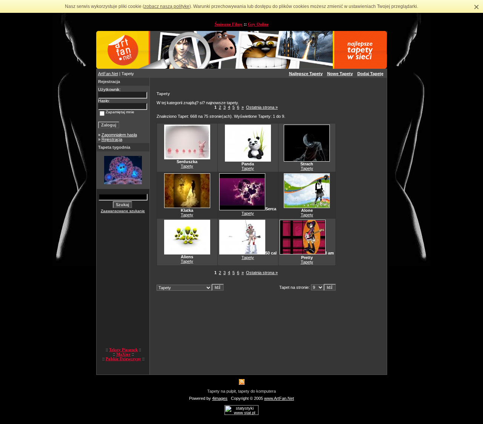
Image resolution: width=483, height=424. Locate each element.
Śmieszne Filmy (229, 24)
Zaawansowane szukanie (123, 211)
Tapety (187, 166)
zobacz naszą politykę (166, 6)
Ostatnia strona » (262, 107)
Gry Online (258, 24)
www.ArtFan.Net (279, 398)
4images (220, 398)
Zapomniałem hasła (119, 135)
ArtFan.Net (108, 73)
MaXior (123, 354)
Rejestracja (112, 139)
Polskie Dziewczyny (123, 358)
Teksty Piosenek (123, 349)
